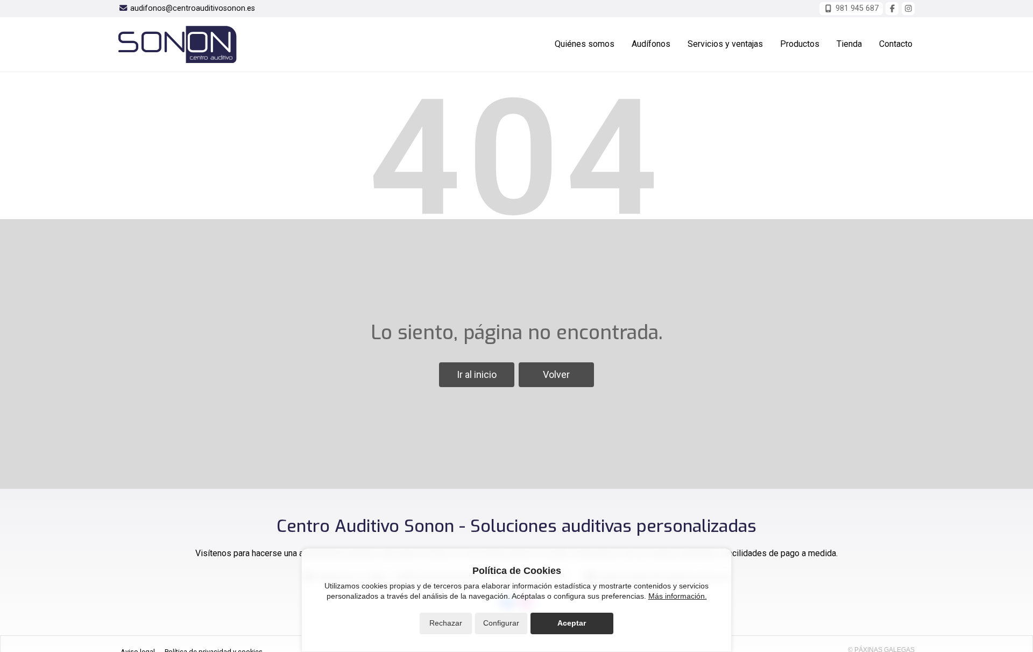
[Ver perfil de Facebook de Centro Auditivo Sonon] (892, 8)
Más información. (677, 596)
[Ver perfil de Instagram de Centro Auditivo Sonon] (908, 8)
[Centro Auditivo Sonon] (177, 44)
